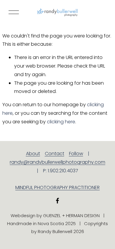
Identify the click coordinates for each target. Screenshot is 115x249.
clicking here (61, 121)
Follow (76, 153)
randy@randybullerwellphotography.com (57, 162)
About (33, 153)
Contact (54, 153)
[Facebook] (57, 201)
